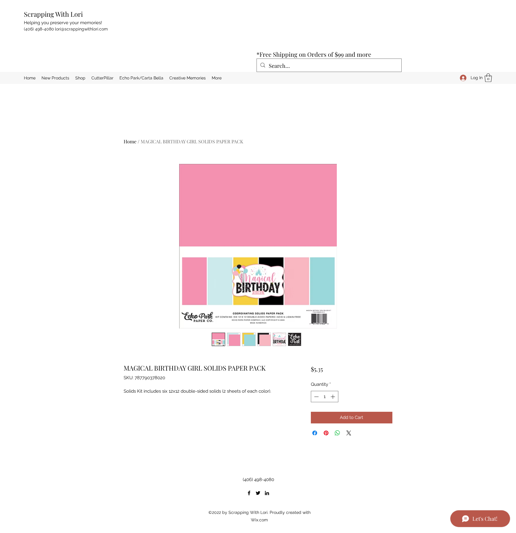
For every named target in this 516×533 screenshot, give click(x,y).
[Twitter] (258, 493)
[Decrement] (316, 396)
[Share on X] (348, 433)
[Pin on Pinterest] (326, 433)
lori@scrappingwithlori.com (81, 29)
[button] (488, 77)
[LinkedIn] (267, 493)
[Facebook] (249, 493)
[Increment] (333, 396)
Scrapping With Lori (53, 14)
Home (130, 141)
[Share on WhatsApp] (337, 433)
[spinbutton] (324, 396)
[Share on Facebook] (314, 433)
